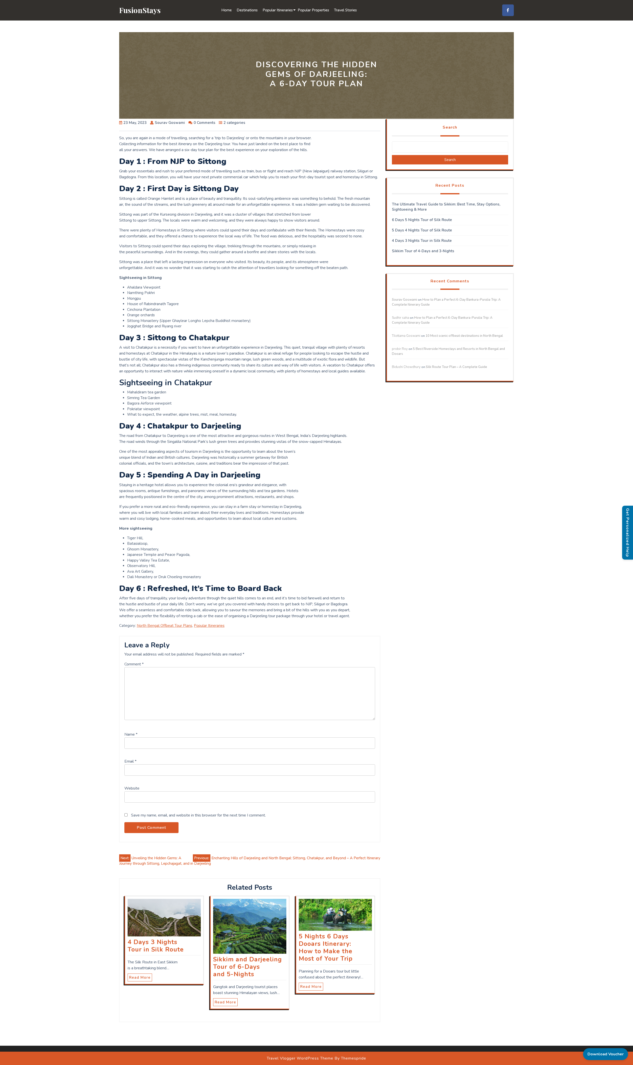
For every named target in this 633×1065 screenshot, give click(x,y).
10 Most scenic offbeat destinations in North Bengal (464, 336)
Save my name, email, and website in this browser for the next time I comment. (198, 815)
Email (130, 761)
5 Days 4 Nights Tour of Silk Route (422, 230)
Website (131, 788)
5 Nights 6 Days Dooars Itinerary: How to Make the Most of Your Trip (326, 947)
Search (450, 127)
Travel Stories (345, 10)
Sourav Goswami (404, 299)
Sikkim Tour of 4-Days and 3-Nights (423, 251)
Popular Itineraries (278, 10)
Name (130, 734)
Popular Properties (313, 10)
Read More (140, 977)
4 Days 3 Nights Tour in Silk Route (156, 946)
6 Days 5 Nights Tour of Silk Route (422, 219)
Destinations (247, 10)
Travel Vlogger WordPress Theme (300, 1058)
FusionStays (140, 10)
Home (226, 10)
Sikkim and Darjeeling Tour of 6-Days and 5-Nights (247, 966)
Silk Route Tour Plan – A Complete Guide (456, 367)
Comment (134, 664)
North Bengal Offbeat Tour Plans (164, 625)
